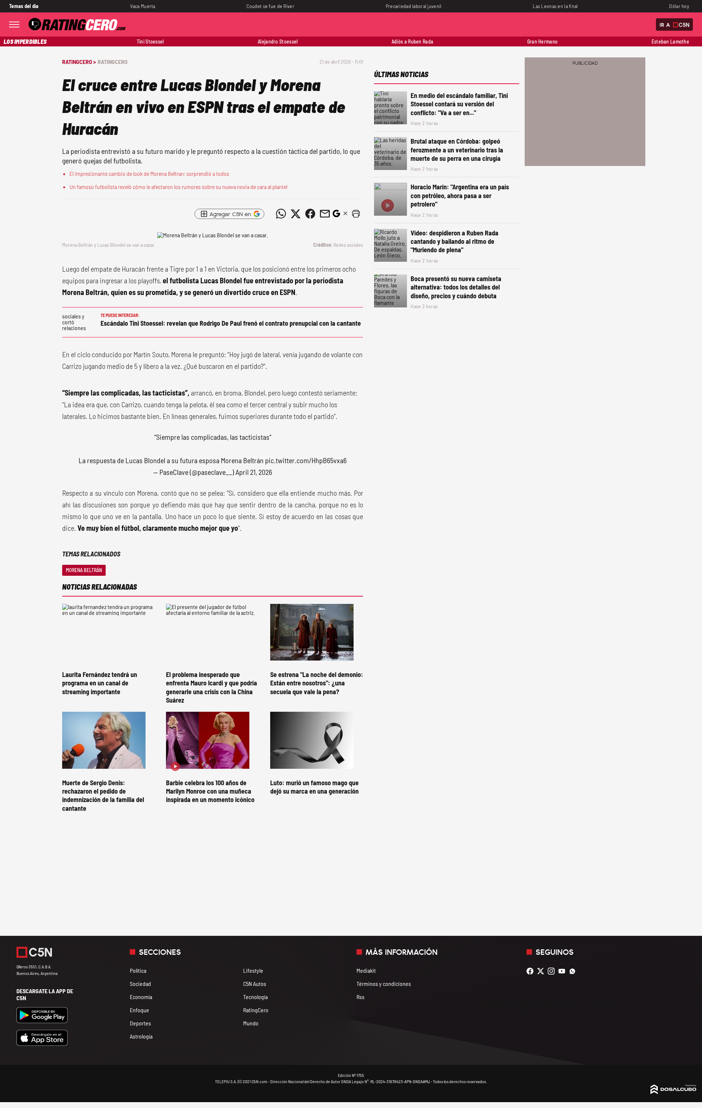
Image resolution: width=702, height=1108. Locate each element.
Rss (360, 996)
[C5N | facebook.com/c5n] (531, 971)
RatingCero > (79, 61)
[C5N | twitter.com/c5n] (542, 971)
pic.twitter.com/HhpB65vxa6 (306, 460)
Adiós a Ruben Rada (412, 41)
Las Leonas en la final (555, 6)
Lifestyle (253, 970)
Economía (141, 996)
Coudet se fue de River (270, 6)
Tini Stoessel (150, 41)
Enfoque (139, 1009)
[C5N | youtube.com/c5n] (563, 971)
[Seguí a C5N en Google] (336, 215)
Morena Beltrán (84, 570)
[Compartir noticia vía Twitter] (295, 214)
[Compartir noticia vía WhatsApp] (280, 214)
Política (138, 970)
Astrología (141, 1036)
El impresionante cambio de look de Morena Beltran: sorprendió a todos (149, 173)
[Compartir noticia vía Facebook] (310, 214)
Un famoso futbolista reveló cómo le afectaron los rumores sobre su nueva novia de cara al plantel (178, 186)
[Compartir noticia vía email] (324, 214)
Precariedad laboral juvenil (414, 6)
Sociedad (140, 983)
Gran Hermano (542, 41)
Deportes (140, 1023)
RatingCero (113, 61)
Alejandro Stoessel (278, 41)
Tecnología (255, 996)
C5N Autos (254, 983)
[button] (355, 214)
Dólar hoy (679, 6)
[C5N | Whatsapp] (574, 971)
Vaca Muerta (142, 6)
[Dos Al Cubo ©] (673, 1091)
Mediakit (366, 970)
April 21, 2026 (253, 472)
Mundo (250, 1023)
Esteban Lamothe (670, 41)
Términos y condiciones (383, 983)
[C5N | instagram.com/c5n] (553, 971)
